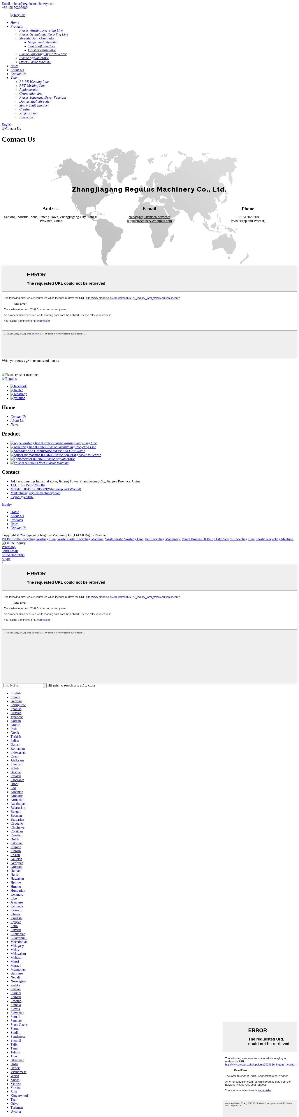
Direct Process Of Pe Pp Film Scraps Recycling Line (218, 539)
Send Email (10, 551)
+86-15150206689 (15, 7)
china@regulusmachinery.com (149, 217)
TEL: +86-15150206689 (28, 485)
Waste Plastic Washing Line (124, 539)
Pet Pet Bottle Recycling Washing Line (29, 539)
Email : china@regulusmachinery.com (28, 3)
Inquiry (7, 504)
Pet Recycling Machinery (162, 539)
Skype (6, 559)
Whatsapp (9, 547)
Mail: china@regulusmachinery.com (35, 493)
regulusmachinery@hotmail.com (149, 221)
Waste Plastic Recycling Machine (80, 539)
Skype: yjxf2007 (22, 497)
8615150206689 (13, 555)
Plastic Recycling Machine (274, 539)
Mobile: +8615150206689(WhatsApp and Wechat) (46, 489)
